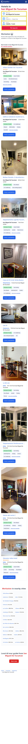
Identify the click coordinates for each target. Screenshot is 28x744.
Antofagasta (6, 638)
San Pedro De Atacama (8, 623)
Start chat (14, 661)
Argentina (14, 670)
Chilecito (5, 604)
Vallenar (5, 634)
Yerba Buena (6, 283)
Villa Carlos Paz (6, 616)
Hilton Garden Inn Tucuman (12, 67)
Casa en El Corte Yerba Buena (13, 280)
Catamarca (6, 328)
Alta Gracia (5, 631)
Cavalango (5, 612)
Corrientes (5, 642)
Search (15, 28)
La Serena (17, 642)
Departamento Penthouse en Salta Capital (14, 443)
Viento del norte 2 (9, 515)
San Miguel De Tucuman (8, 672)
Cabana (17, 608)
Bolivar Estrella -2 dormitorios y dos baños (14, 177)
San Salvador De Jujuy (8, 601)
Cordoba (5, 619)
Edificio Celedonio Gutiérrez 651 (14, 117)
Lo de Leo (6, 383)
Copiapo (17, 612)
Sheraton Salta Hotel (10, 558)
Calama (16, 634)
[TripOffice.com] (5, 2)
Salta (4, 386)
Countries (8, 670)
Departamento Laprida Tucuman (14, 220)
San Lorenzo (6, 627)
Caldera (17, 631)
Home (2, 670)
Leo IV (5, 325)
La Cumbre (5, 608)
